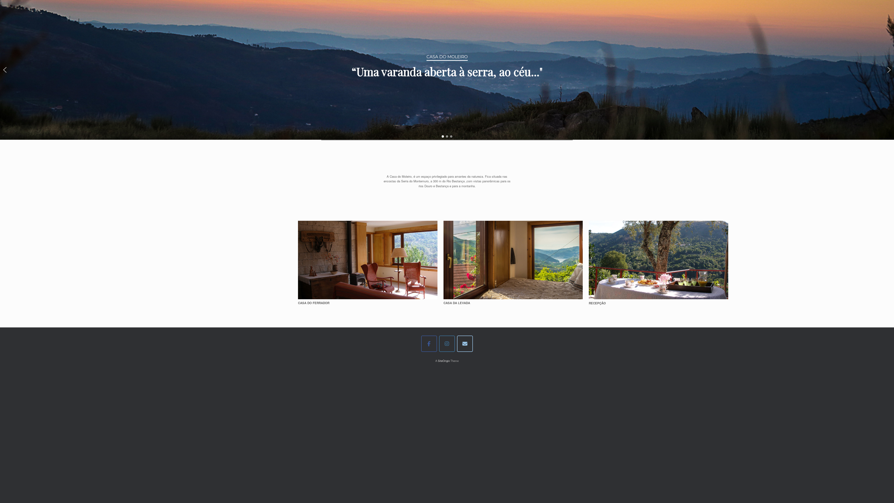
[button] (5, 70)
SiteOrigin (444, 361)
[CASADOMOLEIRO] (429, 344)
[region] (447, 70)
